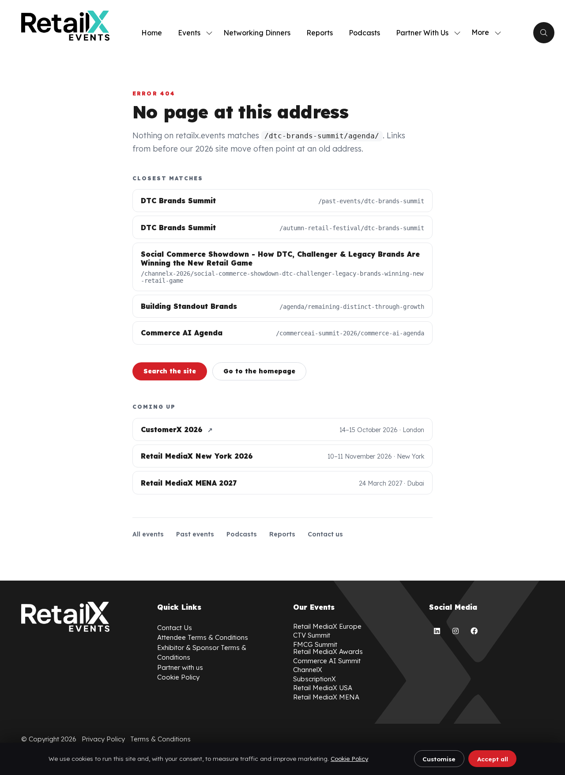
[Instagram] (455, 631)
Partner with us (180, 667)
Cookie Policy (349, 758)
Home (151, 32)
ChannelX (307, 669)
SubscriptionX (314, 679)
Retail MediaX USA (322, 688)
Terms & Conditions (160, 739)
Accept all (492, 759)
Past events (195, 534)
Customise (439, 759)
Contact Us (174, 627)
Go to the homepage (259, 371)
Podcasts (364, 32)
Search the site (169, 371)
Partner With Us (422, 32)
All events (148, 534)
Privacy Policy (103, 739)
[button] (483, 32)
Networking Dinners (256, 32)
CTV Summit (311, 635)
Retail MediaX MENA (326, 697)
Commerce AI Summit (327, 661)
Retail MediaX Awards (328, 651)
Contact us (325, 534)
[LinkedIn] (437, 631)
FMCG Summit (315, 644)
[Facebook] (474, 631)
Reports (319, 32)
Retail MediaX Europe (327, 626)
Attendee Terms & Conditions (202, 637)
